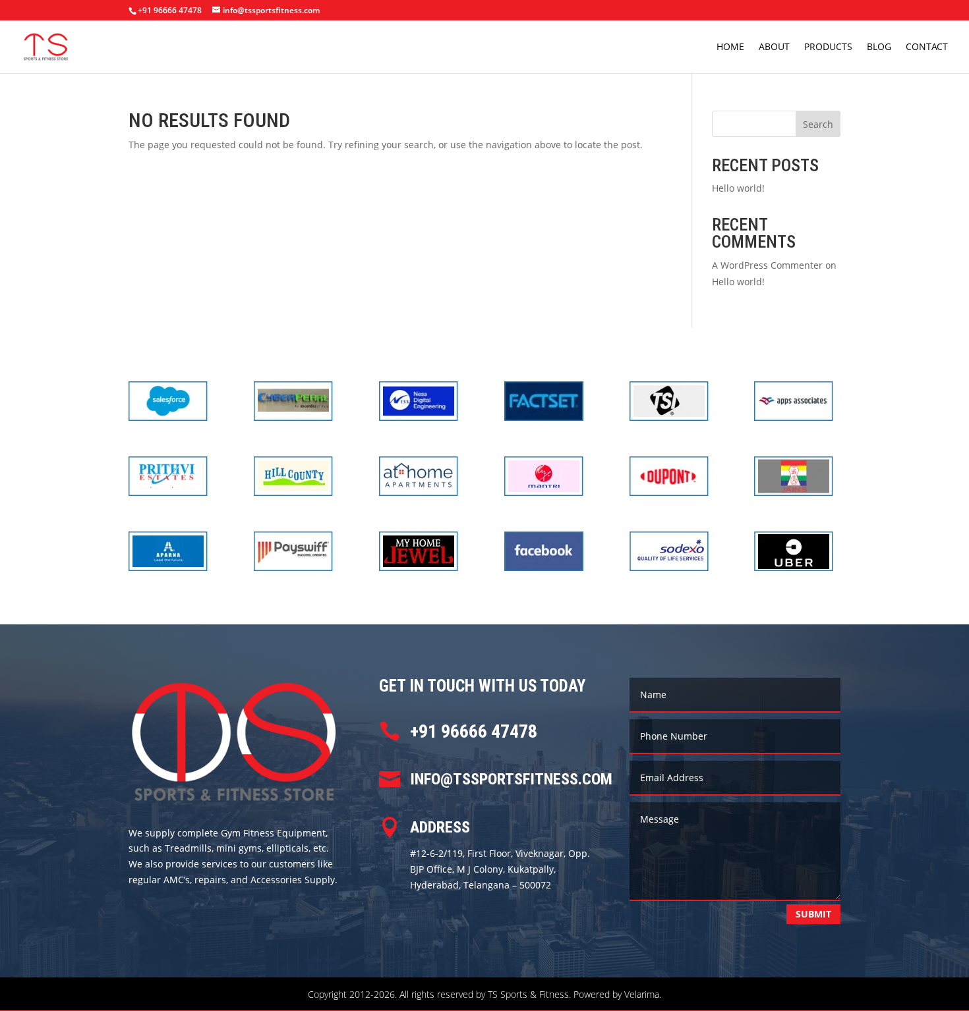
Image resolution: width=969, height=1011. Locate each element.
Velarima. (642, 994)
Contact (927, 47)
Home (730, 47)
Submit (813, 914)
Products (828, 47)
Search (818, 124)
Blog (879, 47)
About (774, 47)
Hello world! (738, 188)
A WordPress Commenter (767, 265)
